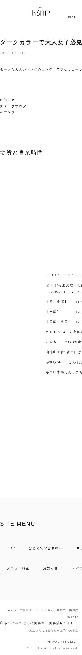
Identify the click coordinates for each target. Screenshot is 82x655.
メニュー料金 (18, 568)
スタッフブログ (13, 106)
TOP (11, 548)
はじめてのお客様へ (46, 548)
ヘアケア (7, 112)
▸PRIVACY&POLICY (62, 641)
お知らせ (7, 100)
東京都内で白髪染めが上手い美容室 (53, 630)
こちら (71, 291)
